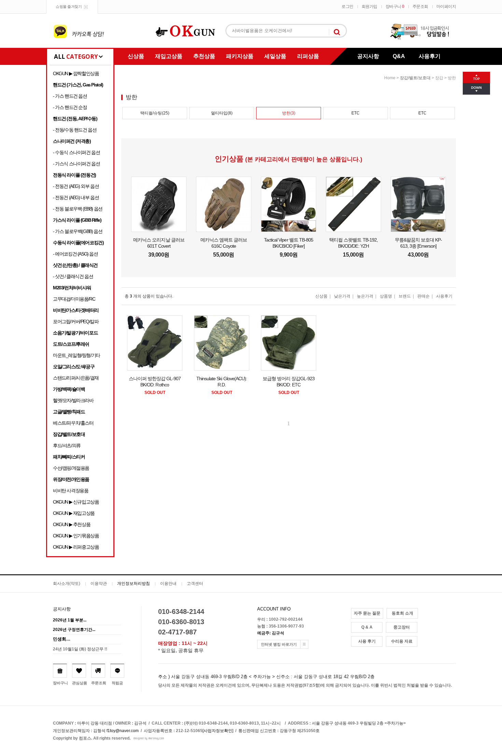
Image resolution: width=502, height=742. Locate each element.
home (389, 77)
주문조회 (420, 6)
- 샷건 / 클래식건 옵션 (73, 276)
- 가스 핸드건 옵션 (70, 96)
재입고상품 (168, 56)
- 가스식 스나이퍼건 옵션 (76, 163)
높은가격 (365, 296)
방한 (452, 77)
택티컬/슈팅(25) (154, 113)
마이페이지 (446, 6)
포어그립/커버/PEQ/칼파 (75, 321)
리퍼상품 (308, 56)
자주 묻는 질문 (367, 613)
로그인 (347, 6)
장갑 (439, 77)
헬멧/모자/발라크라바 (73, 400)
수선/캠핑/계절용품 (71, 468)
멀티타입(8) (222, 113)
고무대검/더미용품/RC (74, 299)
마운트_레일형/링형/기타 (76, 355)
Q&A (399, 56)
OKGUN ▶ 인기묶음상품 (76, 535)
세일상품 (275, 56)
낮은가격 (342, 296)
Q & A (367, 627)
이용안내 (168, 583)
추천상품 (204, 56)
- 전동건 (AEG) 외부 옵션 (76, 186)
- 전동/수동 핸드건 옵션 (74, 130)
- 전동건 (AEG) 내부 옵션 (76, 197)
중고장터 (401, 627)
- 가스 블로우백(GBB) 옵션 (77, 231)
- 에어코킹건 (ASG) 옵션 (75, 254)
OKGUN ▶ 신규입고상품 (76, 502)
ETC (355, 113)
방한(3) (288, 113)
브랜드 (405, 296)
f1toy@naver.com (123, 730)
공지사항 (368, 56)
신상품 (136, 56)
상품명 (386, 296)
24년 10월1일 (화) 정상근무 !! (80, 649)
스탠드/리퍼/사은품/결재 (76, 378)
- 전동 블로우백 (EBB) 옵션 (77, 208)
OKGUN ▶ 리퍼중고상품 (76, 547)
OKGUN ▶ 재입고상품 (74, 513)
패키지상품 (239, 56)
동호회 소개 (402, 613)
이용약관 (98, 583)
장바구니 (395, 6)
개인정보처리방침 (133, 583)
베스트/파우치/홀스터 (73, 423)
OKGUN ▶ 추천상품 (71, 524)
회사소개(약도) (66, 583)
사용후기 (430, 56)
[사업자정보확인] (218, 730)
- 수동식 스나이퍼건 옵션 (76, 152)
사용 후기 (367, 641)
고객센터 (195, 583)
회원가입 (369, 6)
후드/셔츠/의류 (67, 445)
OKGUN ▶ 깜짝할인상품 (76, 73)
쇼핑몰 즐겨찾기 (69, 6)
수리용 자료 (402, 641)
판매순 (423, 296)
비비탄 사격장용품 (70, 490)
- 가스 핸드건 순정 (70, 107)
